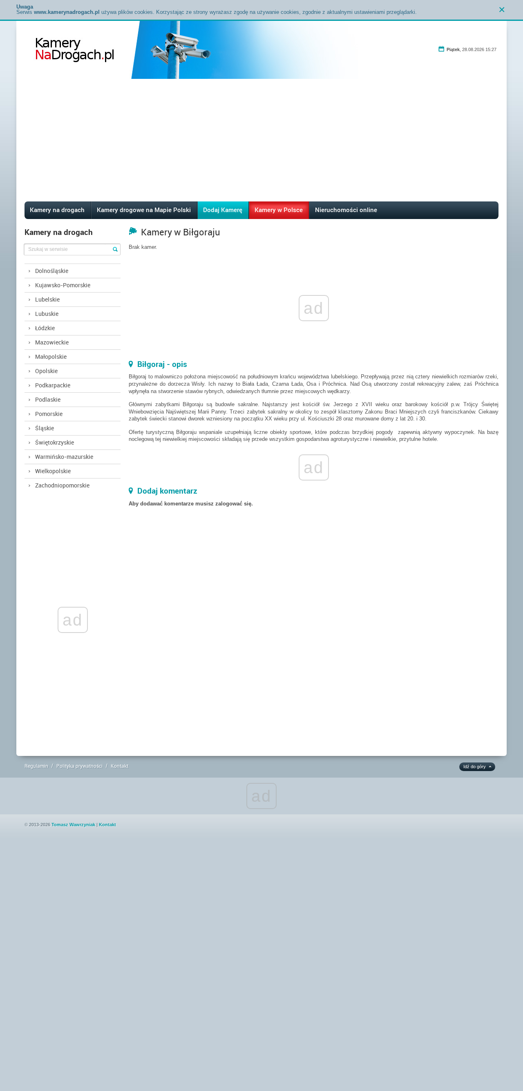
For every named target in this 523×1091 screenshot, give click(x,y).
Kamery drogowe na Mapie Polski (144, 210)
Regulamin (36, 765)
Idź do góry (474, 766)
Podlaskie (47, 399)
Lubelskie (47, 299)
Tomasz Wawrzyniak (73, 824)
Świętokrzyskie (54, 442)
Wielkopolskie (53, 471)
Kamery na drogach (57, 210)
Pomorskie (49, 414)
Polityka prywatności (79, 765)
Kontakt (119, 765)
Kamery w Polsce (279, 210)
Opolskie (46, 371)
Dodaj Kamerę (222, 210)
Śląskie (44, 428)
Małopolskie (51, 356)
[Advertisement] (261, 140)
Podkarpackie (52, 385)
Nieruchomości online (346, 210)
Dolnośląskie (51, 271)
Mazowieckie (52, 342)
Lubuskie (46, 313)
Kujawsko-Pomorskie (62, 285)
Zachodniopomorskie (62, 485)
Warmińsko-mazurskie (64, 457)
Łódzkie (45, 328)
